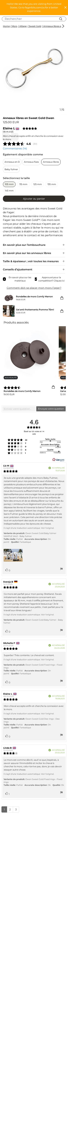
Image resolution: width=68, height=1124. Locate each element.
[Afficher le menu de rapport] (61, 569)
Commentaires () (15, 148)
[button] (34, 7)
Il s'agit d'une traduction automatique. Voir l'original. (29, 528)
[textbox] (19, 408)
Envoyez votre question (51, 408)
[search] (35, 19)
